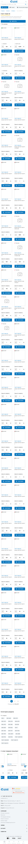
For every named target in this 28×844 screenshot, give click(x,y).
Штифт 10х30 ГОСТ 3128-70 (20, 119)
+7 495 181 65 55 (6, 796)
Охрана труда (4, 820)
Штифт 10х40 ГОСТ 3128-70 (20, 523)
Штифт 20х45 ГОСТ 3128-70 (20, 173)
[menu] (12, 7)
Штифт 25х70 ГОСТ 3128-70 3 (20, 67)
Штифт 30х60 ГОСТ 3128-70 (6, 388)
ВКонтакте (12, 807)
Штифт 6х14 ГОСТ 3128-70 (6, 684)
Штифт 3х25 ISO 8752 (13, 765)
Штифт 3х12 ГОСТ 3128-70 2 (19, 416)
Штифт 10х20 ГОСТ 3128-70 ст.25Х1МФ (20, 147)
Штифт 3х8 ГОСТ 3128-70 (6, 200)
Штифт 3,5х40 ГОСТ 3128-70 (6, 255)
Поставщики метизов (5, 816)
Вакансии (3, 814)
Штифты (13, 10)
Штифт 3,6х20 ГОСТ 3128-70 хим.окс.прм (19, 255)
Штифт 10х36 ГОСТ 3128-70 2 (20, 389)
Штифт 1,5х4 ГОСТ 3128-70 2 (6, 524)
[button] (25, 4)
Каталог (8, 10)
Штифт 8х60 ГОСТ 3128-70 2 (6, 470)
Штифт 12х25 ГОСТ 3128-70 (6, 173)
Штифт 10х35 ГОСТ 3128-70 (20, 496)
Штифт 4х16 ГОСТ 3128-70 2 (19, 443)
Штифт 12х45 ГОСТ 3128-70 (6, 577)
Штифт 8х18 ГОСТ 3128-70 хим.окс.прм (19, 228)
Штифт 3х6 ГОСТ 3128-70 (19, 39)
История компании (5, 813)
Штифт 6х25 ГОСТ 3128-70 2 (6, 228)
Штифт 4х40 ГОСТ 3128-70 (19, 200)
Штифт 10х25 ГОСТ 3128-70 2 (6, 282)
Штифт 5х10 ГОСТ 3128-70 (19, 630)
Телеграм (7, 807)
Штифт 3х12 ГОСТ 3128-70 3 (6, 336)
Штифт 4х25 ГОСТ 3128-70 (6, 66)
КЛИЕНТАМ (3, 831)
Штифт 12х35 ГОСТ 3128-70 (6, 146)
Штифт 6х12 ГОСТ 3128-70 (19, 469)
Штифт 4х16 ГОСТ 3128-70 (6, 630)
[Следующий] (18, 701)
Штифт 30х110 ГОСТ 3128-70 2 (19, 309)
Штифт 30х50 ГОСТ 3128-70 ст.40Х (20, 336)
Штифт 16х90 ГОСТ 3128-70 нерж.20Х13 (6, 94)
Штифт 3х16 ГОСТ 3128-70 (6, 415)
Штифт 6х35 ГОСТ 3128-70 (6, 496)
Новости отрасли (5, 818)
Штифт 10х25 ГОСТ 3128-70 (6, 119)
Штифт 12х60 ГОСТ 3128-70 (20, 577)
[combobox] (13, 24)
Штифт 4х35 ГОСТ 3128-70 (6, 657)
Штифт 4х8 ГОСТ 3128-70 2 (6, 442)
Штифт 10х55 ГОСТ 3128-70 (20, 550)
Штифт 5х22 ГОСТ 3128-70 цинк (19, 94)
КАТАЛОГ (3, 828)
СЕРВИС (3, 825)
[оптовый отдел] (26, 1)
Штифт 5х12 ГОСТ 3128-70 (6, 39)
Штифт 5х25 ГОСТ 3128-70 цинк (6, 309)
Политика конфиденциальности (8, 822)
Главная (3, 10)
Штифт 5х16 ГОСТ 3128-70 (19, 657)
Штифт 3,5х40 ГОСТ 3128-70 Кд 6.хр (19, 282)
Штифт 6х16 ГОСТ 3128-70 (19, 684)
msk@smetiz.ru (4, 798)
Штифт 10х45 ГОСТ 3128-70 (6, 550)
